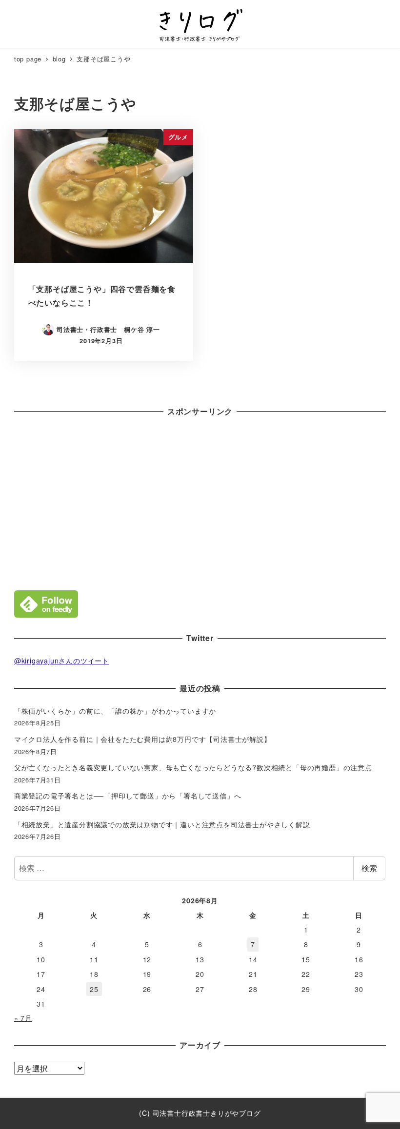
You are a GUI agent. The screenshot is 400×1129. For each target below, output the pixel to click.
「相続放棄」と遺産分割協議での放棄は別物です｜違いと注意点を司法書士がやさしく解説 (162, 824)
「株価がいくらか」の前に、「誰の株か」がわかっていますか (115, 711)
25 (94, 989)
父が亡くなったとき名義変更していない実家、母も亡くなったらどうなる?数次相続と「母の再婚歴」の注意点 (193, 767)
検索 (369, 868)
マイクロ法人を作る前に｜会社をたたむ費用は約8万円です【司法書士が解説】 (142, 739)
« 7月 (23, 1018)
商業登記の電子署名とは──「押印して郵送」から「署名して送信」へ (127, 795)
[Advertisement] (200, 501)
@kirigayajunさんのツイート (61, 660)
